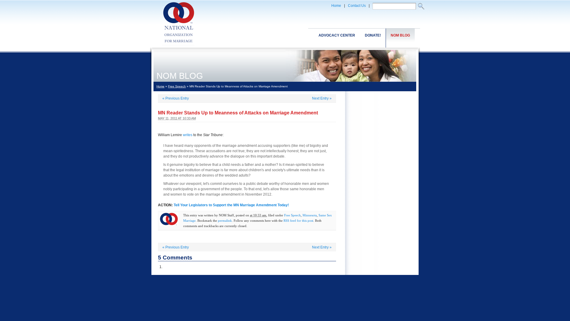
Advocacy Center (337, 35)
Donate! (373, 35)
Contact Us (357, 6)
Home (336, 6)
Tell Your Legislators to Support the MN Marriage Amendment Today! (231, 205)
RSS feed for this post (298, 220)
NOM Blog (400, 35)
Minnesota (310, 215)
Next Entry (322, 98)
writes (187, 135)
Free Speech (177, 86)
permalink (225, 220)
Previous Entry (175, 98)
